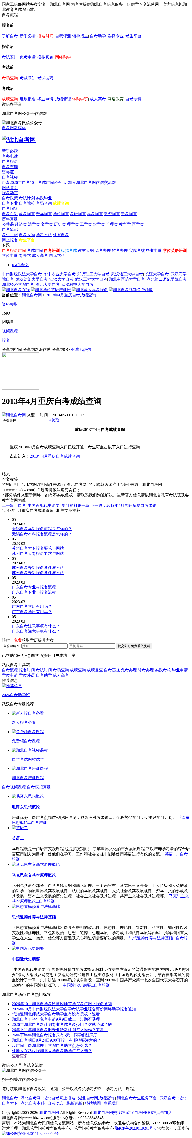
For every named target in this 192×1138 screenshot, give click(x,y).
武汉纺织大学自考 (32, 279)
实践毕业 (44, 198)
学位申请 (10, 255)
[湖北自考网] (19, 139)
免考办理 (103, 250)
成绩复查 (95, 670)
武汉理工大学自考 (94, 274)
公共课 (8, 224)
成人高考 (98, 99)
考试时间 (35, 250)
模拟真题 (46, 57)
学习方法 (44, 235)
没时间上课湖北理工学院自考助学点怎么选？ (52, 1045)
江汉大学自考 (62, 279)
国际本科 (57, 255)
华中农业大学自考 (60, 274)
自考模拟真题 (39, 787)
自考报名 (10, 161)
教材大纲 (86, 250)
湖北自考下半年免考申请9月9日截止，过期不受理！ (58, 1019)
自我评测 (63, 36)
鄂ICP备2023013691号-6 (135, 1128)
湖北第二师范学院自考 (167, 279)
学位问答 (61, 214)
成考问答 (27, 214)
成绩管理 (63, 99)
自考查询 (10, 167)
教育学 (125, 224)
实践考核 (137, 250)
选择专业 (116, 36)
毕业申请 (46, 99)
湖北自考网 (32, 295)
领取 (54, 420)
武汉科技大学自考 (78, 284)
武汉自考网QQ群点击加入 (149, 1112)
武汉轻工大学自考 (127, 274)
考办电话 (10, 156)
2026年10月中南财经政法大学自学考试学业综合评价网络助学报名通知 (74, 1009)
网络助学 (63, 57)
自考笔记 (10, 229)
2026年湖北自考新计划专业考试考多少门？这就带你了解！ (64, 1024)
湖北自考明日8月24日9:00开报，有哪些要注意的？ (56, 1040)
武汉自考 (168, 1098)
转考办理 (120, 250)
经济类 (21, 224)
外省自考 (61, 235)
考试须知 (28, 78)
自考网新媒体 (14, 128)
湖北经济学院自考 (18, 284)
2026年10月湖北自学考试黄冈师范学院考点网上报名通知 (62, 1004)
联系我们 (112, 1103)
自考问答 (10, 208)
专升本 (25, 255)
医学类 (138, 224)
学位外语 (27, 675)
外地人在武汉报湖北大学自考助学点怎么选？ (52, 1051)
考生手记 (10, 235)
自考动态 (56, 1103)
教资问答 (112, 214)
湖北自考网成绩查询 (96, 1098)
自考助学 (98, 36)
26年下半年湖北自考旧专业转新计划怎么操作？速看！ (60, 1030)
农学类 (99, 224)
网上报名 (10, 240)
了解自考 (10, 36)
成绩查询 (10, 99)
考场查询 (10, 78)
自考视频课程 (14, 787)
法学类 (34, 224)
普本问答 (44, 214)
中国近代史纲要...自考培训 (86, 985)
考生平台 (134, 36)
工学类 (86, 224)
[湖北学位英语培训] (51, 290)
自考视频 (10, 177)
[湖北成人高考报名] (90, 290)
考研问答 (78, 214)
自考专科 (134, 99)
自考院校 (27, 203)
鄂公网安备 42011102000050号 (32, 1133)
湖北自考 (10, 1098)
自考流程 (10, 670)
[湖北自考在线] (16, 290)
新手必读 (28, 36)
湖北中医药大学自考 (127, 279)
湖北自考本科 (33, 1103)
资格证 (8, 172)
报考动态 (10, 193)
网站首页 (10, 188)
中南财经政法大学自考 (22, 274)
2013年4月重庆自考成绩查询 (71, 295)
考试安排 (10, 57)
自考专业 (10, 203)
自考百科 (10, 214)
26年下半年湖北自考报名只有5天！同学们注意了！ (57, 1035)
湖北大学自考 (48, 284)
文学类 (47, 224)
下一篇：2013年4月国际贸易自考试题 (123, 505)
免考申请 (28, 57)
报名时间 (46, 36)
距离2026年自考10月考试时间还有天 (35, 182)
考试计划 (27, 198)
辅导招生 (80, 36)
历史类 (60, 224)
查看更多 (20, 1056)
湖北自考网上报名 (60, 1098)
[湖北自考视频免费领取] (131, 290)
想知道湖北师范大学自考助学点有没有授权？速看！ (58, 1014)
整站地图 (93, 1103)
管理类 (112, 224)
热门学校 (20, 265)
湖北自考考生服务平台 (137, 1098)
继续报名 (28, 99)
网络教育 (116, 99)
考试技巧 (46, 78)
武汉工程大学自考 (91, 279)
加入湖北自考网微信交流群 (92, 182)
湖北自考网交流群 (109, 1112)
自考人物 (27, 235)
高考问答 (95, 214)
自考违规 (112, 670)
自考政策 (10, 198)
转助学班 (80, 99)
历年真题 (10, 219)
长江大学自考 (157, 274)
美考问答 (129, 214)
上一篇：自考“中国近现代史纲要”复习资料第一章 (46, 505)
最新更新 (74, 1103)
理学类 (73, 224)
